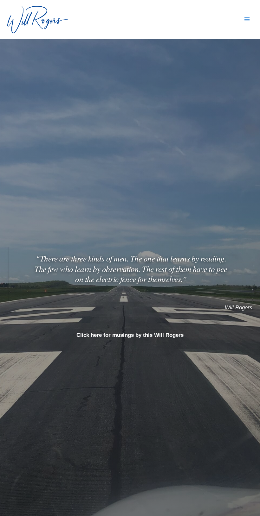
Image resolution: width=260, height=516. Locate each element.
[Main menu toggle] (247, 19)
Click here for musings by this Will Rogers (130, 335)
